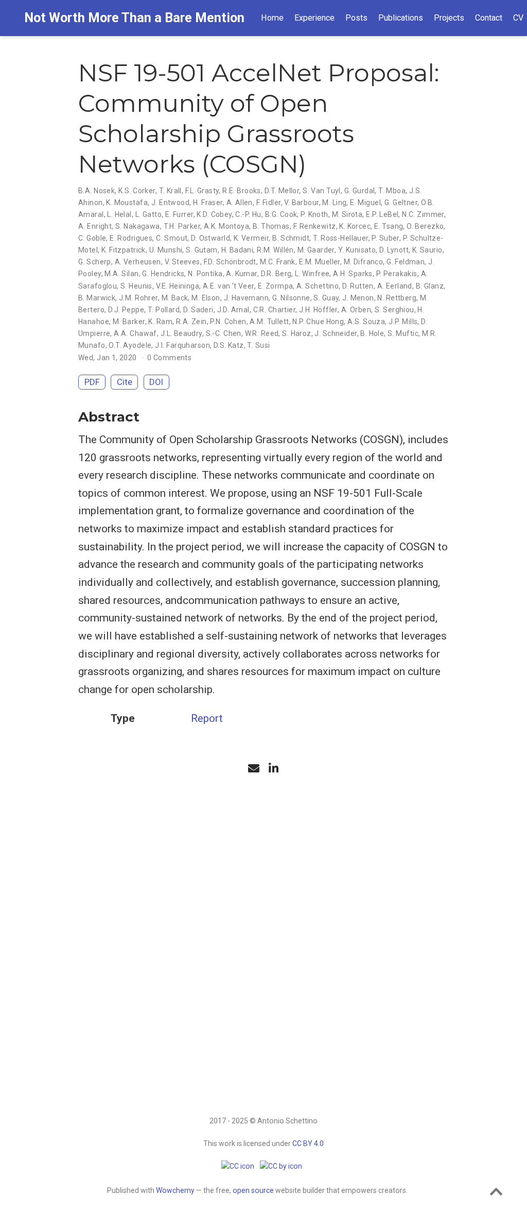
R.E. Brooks (241, 191)
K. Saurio (427, 250)
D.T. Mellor (282, 191)
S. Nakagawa (137, 226)
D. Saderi (198, 310)
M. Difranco (363, 262)
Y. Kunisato (357, 250)
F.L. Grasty (202, 191)
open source (253, 1190)
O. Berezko (425, 226)
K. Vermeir (251, 238)
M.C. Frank (277, 262)
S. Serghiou (394, 310)
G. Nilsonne (291, 298)
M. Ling (334, 202)
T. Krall (170, 191)
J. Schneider (335, 333)
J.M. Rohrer (138, 298)
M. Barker (129, 321)
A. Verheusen (138, 262)
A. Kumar (241, 274)
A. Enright (95, 226)
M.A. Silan (121, 274)
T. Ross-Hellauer (340, 238)
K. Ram (160, 321)
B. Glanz (430, 286)
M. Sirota (347, 214)
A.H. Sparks (353, 274)
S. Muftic (403, 333)
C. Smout (171, 238)
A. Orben (356, 310)
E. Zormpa (275, 286)
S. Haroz (296, 333)
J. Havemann (246, 298)
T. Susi (258, 345)
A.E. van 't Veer (228, 286)
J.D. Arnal (233, 310)
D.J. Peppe (126, 310)
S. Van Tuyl (322, 191)
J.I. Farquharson (182, 345)
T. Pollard (164, 310)
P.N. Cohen (228, 321)
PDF (92, 382)
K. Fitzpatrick (123, 250)
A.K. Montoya (226, 226)
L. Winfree (312, 274)
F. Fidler (268, 202)
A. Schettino (317, 286)
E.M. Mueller (319, 262)
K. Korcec (355, 226)
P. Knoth (314, 214)
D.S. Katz (229, 345)
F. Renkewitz (314, 226)
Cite (124, 382)
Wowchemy (175, 1190)
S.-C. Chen (223, 333)
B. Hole (372, 333)
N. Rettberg (396, 298)
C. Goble (92, 238)
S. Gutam (201, 250)
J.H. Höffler (318, 310)
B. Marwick (96, 298)
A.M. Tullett (269, 321)
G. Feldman (406, 262)
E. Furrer (179, 214)
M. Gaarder (316, 250)
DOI (156, 382)
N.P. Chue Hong (318, 321)
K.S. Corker (136, 191)
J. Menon (358, 298)
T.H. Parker (182, 226)
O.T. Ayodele (130, 345)
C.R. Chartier (274, 310)
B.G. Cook (281, 214)
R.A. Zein (191, 321)
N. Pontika (205, 274)
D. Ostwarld (210, 238)
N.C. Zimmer (423, 214)
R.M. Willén (275, 250)
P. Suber (385, 238)
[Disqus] (263, 916)
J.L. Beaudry (181, 333)
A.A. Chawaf (135, 333)
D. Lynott (394, 250)
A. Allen (239, 202)
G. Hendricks (163, 274)
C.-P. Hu (248, 214)
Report (207, 718)
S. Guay (326, 298)
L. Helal (119, 214)
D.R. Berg (276, 274)
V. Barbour (301, 202)
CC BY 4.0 (308, 1143)
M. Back (175, 298)
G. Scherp (94, 262)
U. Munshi (166, 250)
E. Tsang (388, 226)
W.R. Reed (262, 333)
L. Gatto (148, 214)
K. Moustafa (127, 202)
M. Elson (205, 298)
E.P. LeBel (382, 214)
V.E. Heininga (177, 286)
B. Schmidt (290, 238)
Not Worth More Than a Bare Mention (134, 17)
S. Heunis (136, 286)
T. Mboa (392, 191)
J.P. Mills (403, 321)
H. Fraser (208, 202)
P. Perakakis (396, 274)
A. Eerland (394, 286)
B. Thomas (271, 226)
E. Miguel (365, 202)
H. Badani (237, 250)
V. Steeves (182, 262)
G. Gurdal (359, 191)
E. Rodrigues (131, 238)
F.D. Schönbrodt (230, 262)
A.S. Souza (366, 321)
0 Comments (169, 357)
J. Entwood (170, 202)
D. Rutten (358, 286)
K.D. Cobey (214, 214)
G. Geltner (400, 202)
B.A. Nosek (96, 191)
